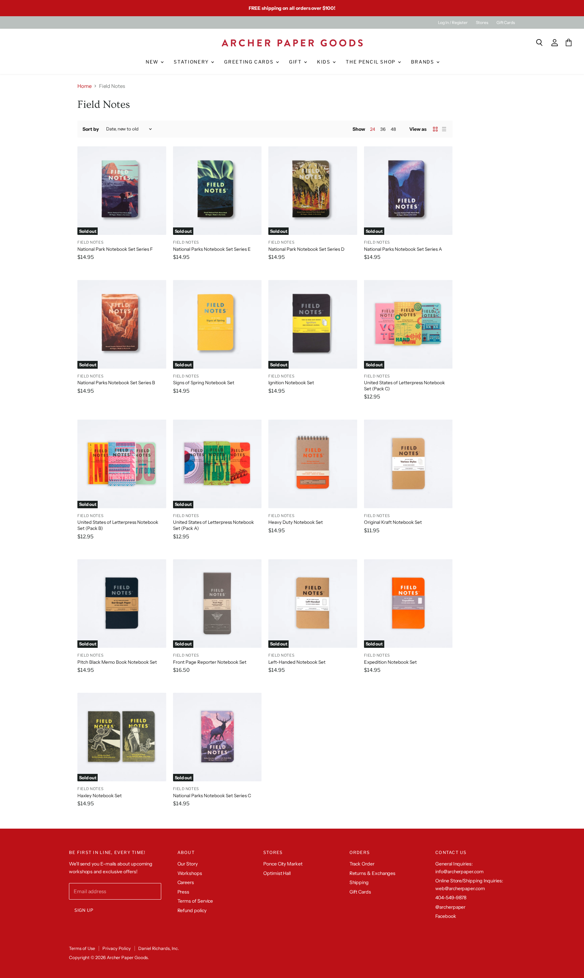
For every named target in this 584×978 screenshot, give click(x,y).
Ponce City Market (282, 864)
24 (372, 129)
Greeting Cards (249, 62)
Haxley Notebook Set (99, 795)
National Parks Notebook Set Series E (212, 249)
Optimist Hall (277, 873)
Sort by (90, 129)
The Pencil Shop (371, 62)
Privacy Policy (116, 948)
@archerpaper (450, 907)
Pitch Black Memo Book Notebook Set (117, 662)
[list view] (444, 129)
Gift (296, 62)
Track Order (361, 864)
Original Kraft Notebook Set (393, 522)
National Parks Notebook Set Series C (212, 795)
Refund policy (191, 910)
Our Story (187, 864)
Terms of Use (82, 948)
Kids (324, 62)
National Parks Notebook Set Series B (116, 382)
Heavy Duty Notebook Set (295, 522)
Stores (482, 22)
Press (183, 892)
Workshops (189, 873)
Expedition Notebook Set (390, 662)
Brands (423, 62)
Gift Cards (505, 22)
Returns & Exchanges (372, 873)
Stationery (192, 62)
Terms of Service (195, 901)
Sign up (84, 910)
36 (383, 129)
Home (84, 86)
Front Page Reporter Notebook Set (209, 662)
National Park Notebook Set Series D (306, 249)
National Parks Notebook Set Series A (403, 249)
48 (393, 129)
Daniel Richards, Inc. (158, 948)
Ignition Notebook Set (291, 382)
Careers (185, 882)
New (153, 62)
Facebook (445, 916)
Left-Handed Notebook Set (296, 662)
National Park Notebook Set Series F (115, 249)
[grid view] (435, 129)
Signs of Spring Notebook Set (203, 382)
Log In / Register (453, 22)
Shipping (359, 882)
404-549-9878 (450, 898)
